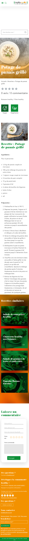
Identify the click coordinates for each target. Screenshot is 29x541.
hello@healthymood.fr (6, 512)
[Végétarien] (14, 107)
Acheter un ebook (7, 505)
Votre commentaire (9, 442)
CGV (19, 516)
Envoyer (11, 458)
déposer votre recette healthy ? (17, 485)
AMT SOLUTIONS (19, 538)
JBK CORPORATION (11, 538)
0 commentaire (19, 93)
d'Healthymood (10, 475)
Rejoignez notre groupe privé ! (9, 497)
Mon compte (13, 516)
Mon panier (24, 516)
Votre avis (5, 437)
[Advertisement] (14, 21)
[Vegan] (4, 107)
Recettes (11, 81)
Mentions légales (5, 516)
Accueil (3, 81)
